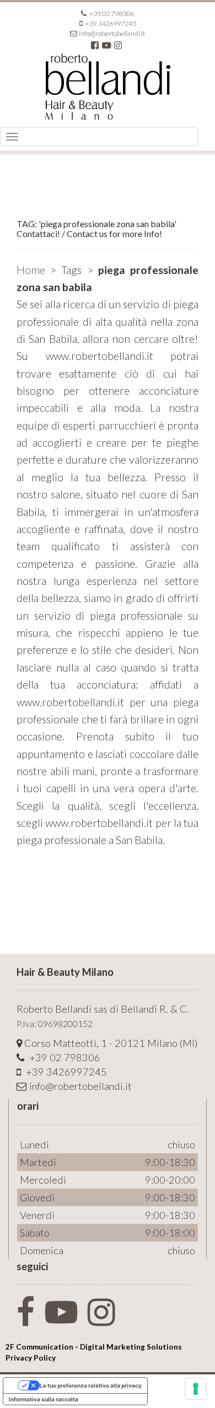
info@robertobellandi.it (112, 33)
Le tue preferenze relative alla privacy (91, 1385)
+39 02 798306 (111, 13)
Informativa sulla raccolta (43, 1399)
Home (31, 270)
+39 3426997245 (110, 23)
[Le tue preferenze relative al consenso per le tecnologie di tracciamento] (195, 1388)
